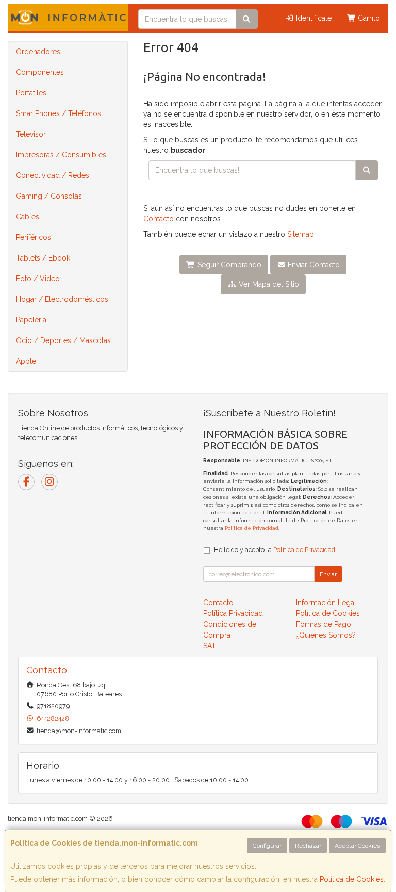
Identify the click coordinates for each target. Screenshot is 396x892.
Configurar (267, 845)
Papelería (31, 320)
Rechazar (308, 845)
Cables (27, 217)
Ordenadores (38, 51)
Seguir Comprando (228, 265)
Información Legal (326, 602)
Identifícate (313, 18)
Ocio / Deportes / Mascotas (63, 340)
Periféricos (33, 237)
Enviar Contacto (313, 265)
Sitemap (300, 234)
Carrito (368, 18)
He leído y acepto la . (275, 550)
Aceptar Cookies (357, 845)
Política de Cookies (352, 879)
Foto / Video (38, 278)
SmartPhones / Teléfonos (58, 113)
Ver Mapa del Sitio (268, 284)
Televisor (31, 134)
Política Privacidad (233, 613)
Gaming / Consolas (49, 196)
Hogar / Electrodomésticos (62, 299)
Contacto (158, 219)
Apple (26, 361)
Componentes (40, 72)
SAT (209, 646)
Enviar (328, 574)
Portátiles (31, 93)
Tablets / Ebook (43, 258)
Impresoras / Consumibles (61, 155)
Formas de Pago (323, 624)
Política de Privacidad (251, 528)
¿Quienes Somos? (326, 635)
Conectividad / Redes (52, 175)
